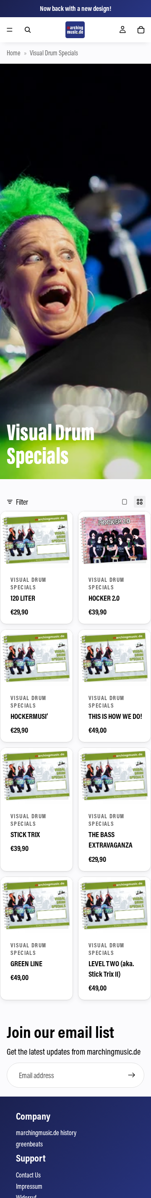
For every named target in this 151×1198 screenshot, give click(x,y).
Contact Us (28, 1175)
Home (14, 53)
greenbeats (29, 1144)
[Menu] (9, 29)
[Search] (27, 30)
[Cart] (141, 30)
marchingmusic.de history (46, 1132)
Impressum (29, 1186)
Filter (22, 502)
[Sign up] (132, 1075)
